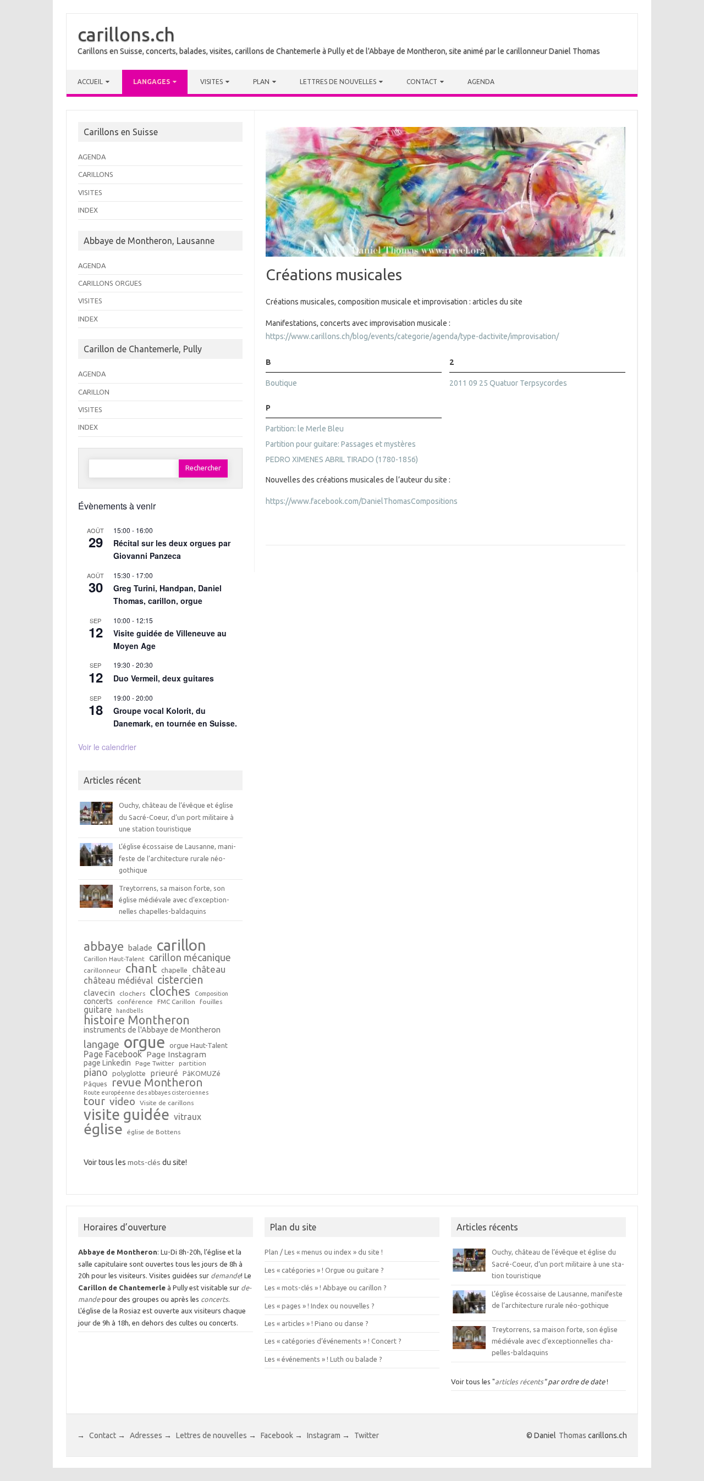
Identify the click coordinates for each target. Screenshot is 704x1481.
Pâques (95, 1084)
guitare (98, 1010)
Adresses (146, 1435)
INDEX (88, 210)
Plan (261, 81)
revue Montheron (157, 1082)
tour (94, 1101)
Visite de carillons (167, 1103)
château (209, 969)
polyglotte (129, 1073)
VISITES (90, 192)
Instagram (323, 1435)
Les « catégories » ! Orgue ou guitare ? (324, 1270)
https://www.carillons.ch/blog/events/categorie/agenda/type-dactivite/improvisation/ (412, 336)
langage (101, 1044)
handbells (129, 1011)
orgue (144, 1042)
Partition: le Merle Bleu (305, 428)
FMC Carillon (176, 1002)
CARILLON (93, 392)
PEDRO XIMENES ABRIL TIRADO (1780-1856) (342, 459)
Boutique (281, 383)
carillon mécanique (190, 957)
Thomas (572, 1435)
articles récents (519, 1381)
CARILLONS (95, 174)
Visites (211, 81)
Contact (421, 81)
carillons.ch (126, 34)
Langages (151, 81)
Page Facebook (113, 1054)
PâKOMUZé (202, 1073)
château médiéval (118, 981)
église (103, 1129)
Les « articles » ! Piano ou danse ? (317, 1323)
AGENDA (92, 156)
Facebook (277, 1435)
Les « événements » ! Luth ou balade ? (323, 1359)
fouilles (211, 1002)
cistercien (180, 980)
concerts (98, 1002)
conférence (135, 1002)
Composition (211, 994)
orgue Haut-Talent (198, 1045)
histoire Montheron (137, 1020)
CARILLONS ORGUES (110, 283)
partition (192, 1063)
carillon (181, 945)
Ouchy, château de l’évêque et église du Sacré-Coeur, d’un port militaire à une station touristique (176, 817)
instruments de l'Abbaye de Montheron (152, 1030)
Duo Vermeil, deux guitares (163, 678)
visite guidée (126, 1114)
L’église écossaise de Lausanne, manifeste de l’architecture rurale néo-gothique (177, 858)
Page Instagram (176, 1054)
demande (226, 1275)
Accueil (90, 81)
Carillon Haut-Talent (114, 959)
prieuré (164, 1073)
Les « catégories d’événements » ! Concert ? (333, 1341)
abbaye (104, 946)
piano (96, 1072)
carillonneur (102, 970)
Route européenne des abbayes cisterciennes (146, 1093)
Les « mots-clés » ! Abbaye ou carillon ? (326, 1287)
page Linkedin (107, 1063)
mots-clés (144, 1162)
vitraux (187, 1117)
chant (141, 968)
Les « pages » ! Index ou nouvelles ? (320, 1306)
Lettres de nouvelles (338, 81)
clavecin (99, 993)
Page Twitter (154, 1063)
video (122, 1101)
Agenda (481, 81)
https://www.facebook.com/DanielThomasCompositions (362, 501)
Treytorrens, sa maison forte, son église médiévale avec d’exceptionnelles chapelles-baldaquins (174, 900)
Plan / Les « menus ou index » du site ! (324, 1252)
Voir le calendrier (107, 746)
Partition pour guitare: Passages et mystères (341, 444)
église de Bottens (153, 1132)
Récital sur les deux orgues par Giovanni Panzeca (171, 549)
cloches (170, 991)
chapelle (174, 970)
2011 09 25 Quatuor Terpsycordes (508, 383)
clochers (132, 993)
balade (140, 948)
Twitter (366, 1435)
